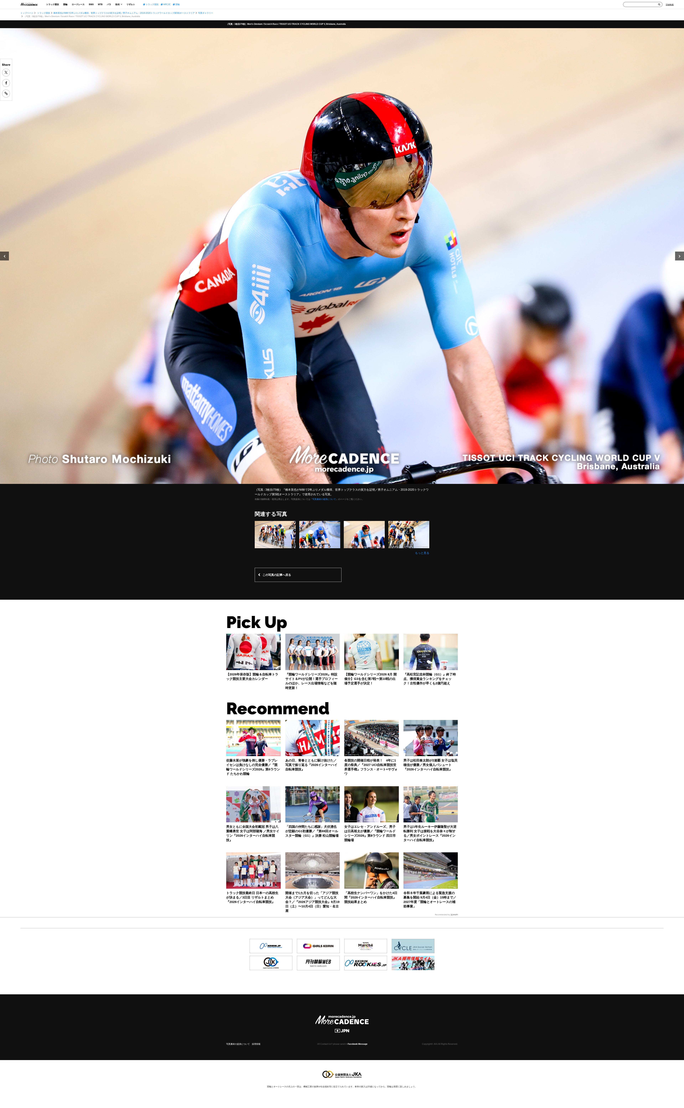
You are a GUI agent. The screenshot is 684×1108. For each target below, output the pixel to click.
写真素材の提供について (238, 1044)
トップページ (26, 13)
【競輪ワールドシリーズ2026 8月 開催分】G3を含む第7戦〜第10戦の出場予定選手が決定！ (370, 679)
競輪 (65, 4)
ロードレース (78, 4)
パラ (109, 4)
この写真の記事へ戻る (277, 574)
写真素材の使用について (324, 499)
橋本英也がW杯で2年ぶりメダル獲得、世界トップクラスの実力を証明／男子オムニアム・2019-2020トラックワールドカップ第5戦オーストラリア (124, 13)
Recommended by (442, 915)
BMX (91, 4)
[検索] (659, 4)
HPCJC (167, 4)
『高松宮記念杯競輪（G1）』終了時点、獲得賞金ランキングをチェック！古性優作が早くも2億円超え (429, 679)
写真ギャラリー (205, 13)
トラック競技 (52, 4)
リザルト (130, 4)
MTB (100, 4)
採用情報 (256, 1044)
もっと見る (422, 552)
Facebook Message (357, 1044)
